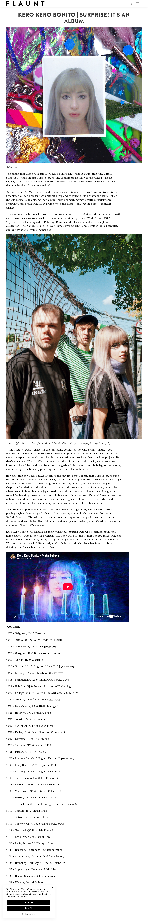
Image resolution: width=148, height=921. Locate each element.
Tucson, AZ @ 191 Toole (29, 751)
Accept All (29, 902)
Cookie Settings (28, 914)
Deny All (28, 908)
